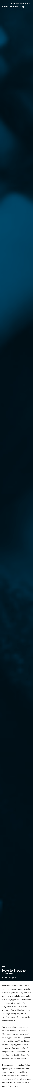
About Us (14, 6)
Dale (5, 978)
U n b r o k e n (8, 3)
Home (5, 6)
